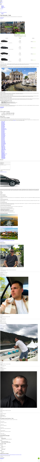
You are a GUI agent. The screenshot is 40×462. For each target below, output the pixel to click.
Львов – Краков (3, 132)
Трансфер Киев (2, 153)
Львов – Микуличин (3, 133)
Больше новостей (2, 241)
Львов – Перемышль (3, 135)
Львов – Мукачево (3, 134)
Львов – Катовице (3, 130)
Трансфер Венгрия (3, 158)
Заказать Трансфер (3, 7)
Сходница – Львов (3, 148)
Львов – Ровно (2, 137)
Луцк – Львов (2, 122)
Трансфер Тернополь (3, 155)
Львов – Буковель (3, 124)
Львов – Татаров (3, 141)
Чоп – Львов (2, 150)
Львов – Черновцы (3, 144)
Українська (2, 13)
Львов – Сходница (3, 140)
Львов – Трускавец (3, 142)
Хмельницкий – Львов (3, 149)
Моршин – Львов (3, 146)
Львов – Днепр (2, 127)
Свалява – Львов (3, 147)
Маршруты (2, 5)
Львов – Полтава (3, 136)
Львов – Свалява (3, 138)
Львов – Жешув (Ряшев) (3, 128)
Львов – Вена (2, 125)
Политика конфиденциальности (3, 12)
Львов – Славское (3, 139)
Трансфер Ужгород (3, 156)
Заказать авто (34, 41)
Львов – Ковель (3, 131)
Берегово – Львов (3, 121)
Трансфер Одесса (3, 154)
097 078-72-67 (14, 120)
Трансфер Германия (3, 157)
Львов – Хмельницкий (3, 143)
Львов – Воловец (3, 126)
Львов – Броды (2, 123)
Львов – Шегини (3, 145)
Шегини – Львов (3, 151)
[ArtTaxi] (1, 0)
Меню (0, 2)
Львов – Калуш (2, 129)
